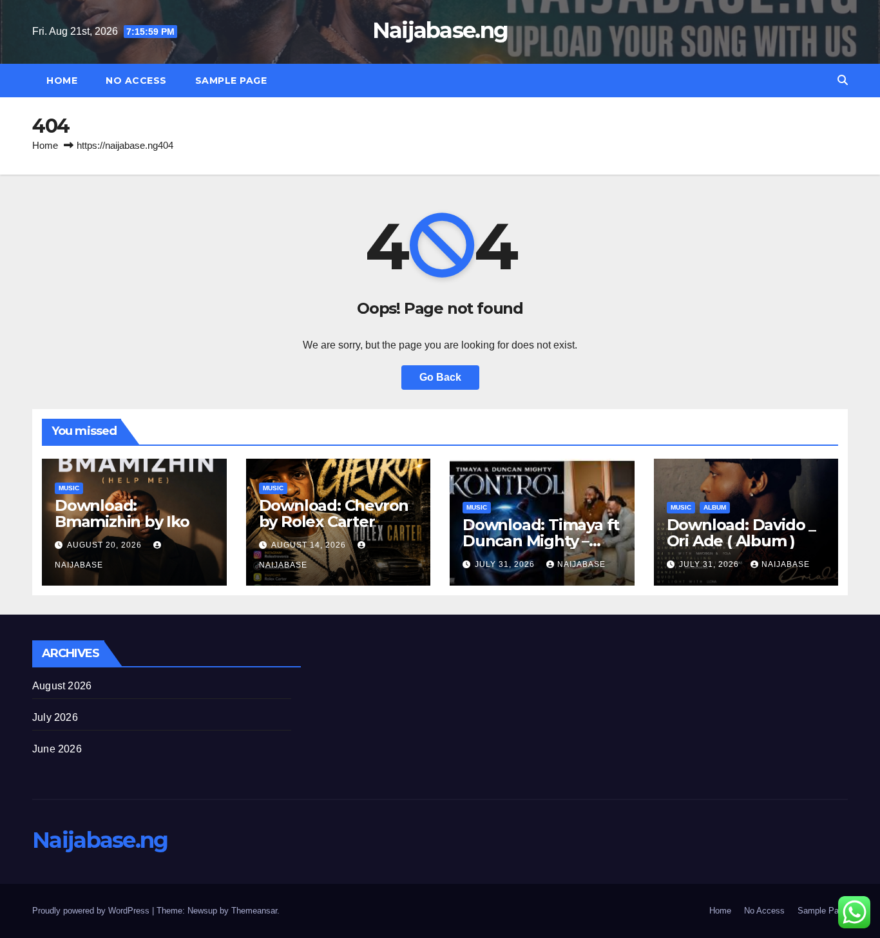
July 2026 (55, 717)
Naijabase (581, 564)
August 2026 (61, 685)
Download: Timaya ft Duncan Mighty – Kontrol (541, 540)
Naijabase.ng (440, 30)
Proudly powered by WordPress (92, 910)
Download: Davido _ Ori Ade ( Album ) (741, 532)
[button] (842, 80)
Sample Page (231, 80)
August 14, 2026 (310, 545)
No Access (136, 80)
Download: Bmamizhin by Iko (122, 513)
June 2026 (57, 748)
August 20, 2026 (105, 545)
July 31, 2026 (506, 564)
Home (61, 80)
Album (714, 507)
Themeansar (254, 910)
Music (69, 488)
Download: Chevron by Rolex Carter (334, 513)
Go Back (440, 377)
